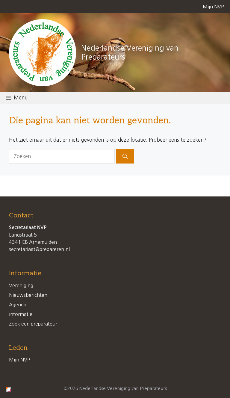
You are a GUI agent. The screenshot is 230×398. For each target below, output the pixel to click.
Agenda (17, 304)
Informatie (20, 314)
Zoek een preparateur (33, 323)
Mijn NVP (213, 6)
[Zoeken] (125, 156)
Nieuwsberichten (28, 295)
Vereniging (21, 285)
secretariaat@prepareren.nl (39, 249)
